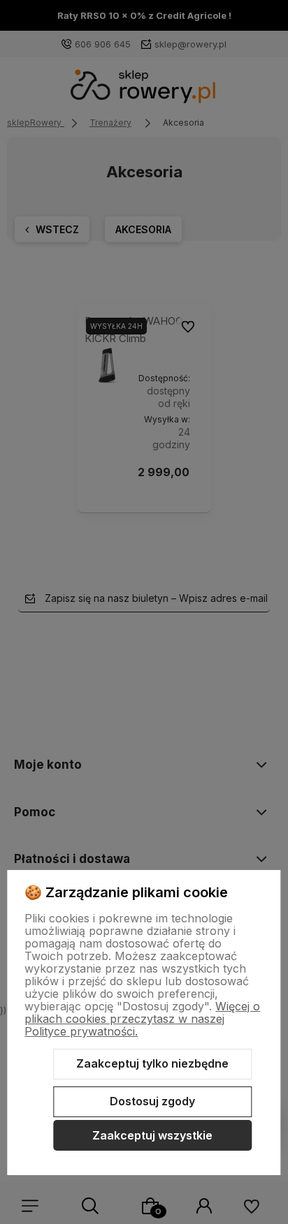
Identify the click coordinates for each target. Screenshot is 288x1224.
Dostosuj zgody (152, 1101)
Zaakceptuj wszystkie (152, 1135)
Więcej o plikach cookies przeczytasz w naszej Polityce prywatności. (142, 1018)
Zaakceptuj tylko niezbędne (152, 1063)
